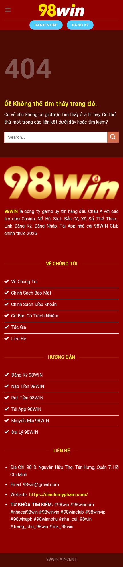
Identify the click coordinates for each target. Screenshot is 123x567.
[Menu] (7, 10)
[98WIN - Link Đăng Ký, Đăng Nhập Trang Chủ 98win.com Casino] (61, 10)
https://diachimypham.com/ (58, 494)
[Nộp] (113, 137)
